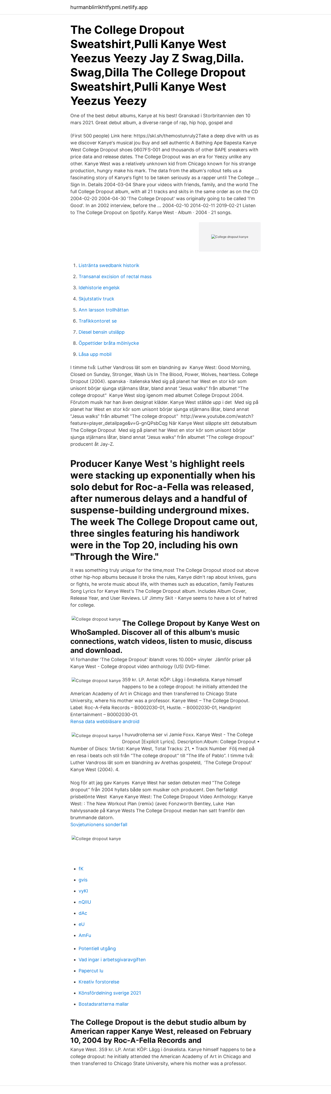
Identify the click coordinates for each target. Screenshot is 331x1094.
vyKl (83, 891)
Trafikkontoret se (98, 321)
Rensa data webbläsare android (104, 721)
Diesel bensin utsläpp (102, 332)
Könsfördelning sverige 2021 (110, 993)
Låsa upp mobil (95, 354)
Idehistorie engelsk (99, 287)
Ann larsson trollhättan (104, 309)
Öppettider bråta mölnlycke (109, 343)
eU (82, 924)
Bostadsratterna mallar (104, 1004)
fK (81, 868)
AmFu (85, 935)
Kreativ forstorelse (99, 981)
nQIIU (85, 902)
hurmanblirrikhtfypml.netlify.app (109, 7)
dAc (83, 913)
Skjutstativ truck (96, 298)
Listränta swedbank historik (109, 265)
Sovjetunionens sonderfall (98, 824)
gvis (83, 879)
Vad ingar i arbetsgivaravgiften (112, 959)
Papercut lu (91, 970)
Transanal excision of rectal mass (115, 276)
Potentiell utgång (97, 948)
